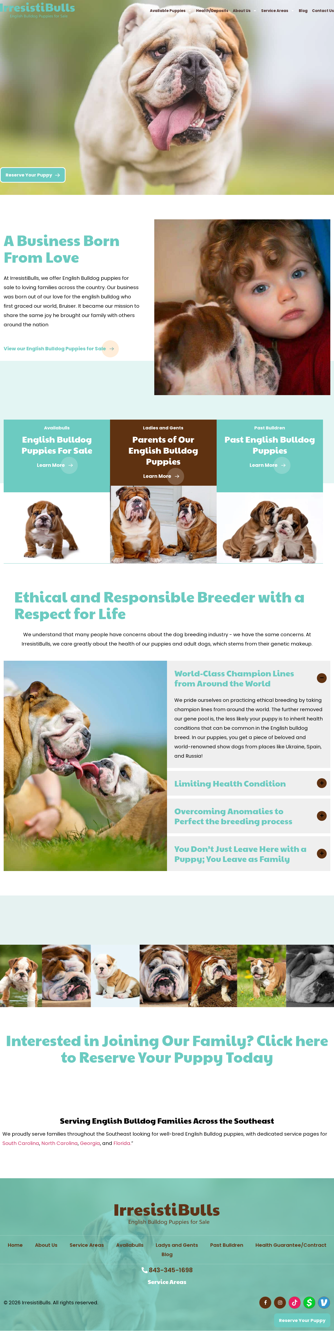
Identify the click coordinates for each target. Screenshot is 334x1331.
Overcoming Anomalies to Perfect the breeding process (233, 816)
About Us (242, 10)
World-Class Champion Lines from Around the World (234, 678)
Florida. (122, 1143)
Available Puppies (168, 10)
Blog (303, 10)
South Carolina (20, 1143)
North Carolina (59, 1143)
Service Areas (274, 10)
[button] (248, 678)
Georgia (90, 1143)
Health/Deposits (212, 10)
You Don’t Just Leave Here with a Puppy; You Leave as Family (240, 853)
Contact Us (323, 10)
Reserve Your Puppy (35, 1081)
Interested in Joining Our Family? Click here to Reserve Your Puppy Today (167, 1048)
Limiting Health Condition (230, 783)
